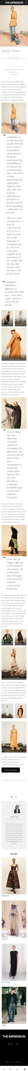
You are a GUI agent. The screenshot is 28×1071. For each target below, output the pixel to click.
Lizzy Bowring (14, 817)
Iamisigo (5, 939)
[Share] (11, 797)
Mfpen (4, 1025)
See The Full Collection (11, 770)
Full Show (11, 57)
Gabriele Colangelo (17, 100)
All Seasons (16, 57)
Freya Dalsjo (6, 982)
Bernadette (5, 896)
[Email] (16, 797)
